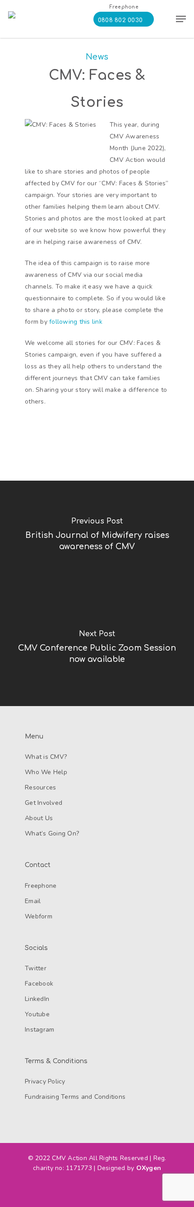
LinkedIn (37, 999)
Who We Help (46, 772)
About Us (39, 818)
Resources (40, 787)
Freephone (40, 885)
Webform (38, 916)
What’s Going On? (52, 833)
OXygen (149, 1168)
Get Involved (43, 803)
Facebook (39, 983)
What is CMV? (46, 757)
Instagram (39, 1029)
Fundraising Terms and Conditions (75, 1096)
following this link (76, 321)
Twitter (35, 968)
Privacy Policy (45, 1081)
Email (33, 901)
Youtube (37, 1014)
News (97, 56)
